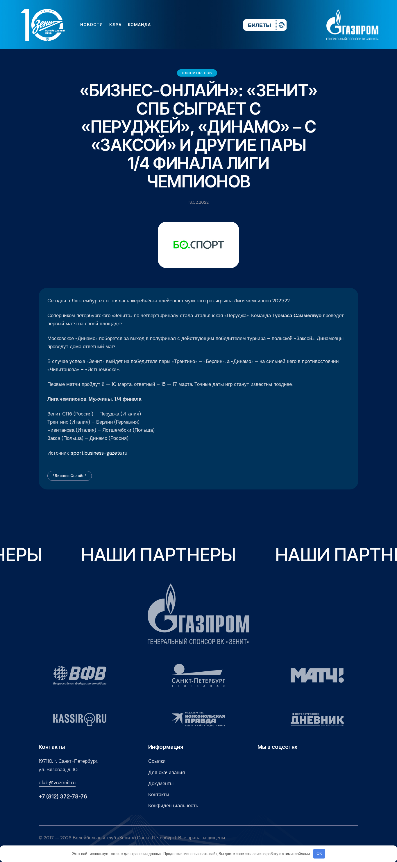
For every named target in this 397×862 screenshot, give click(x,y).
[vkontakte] (176, 25)
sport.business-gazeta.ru (99, 453)
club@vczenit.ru (57, 782)
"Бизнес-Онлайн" (69, 475)
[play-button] (194, 25)
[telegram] (203, 25)
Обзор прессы (197, 73)
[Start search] (221, 24)
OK (319, 853)
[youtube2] (185, 25)
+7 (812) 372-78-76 (63, 796)
